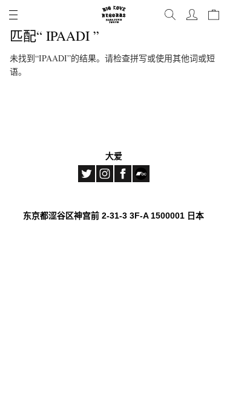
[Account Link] (192, 15)
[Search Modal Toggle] (170, 15)
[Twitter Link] (86, 173)
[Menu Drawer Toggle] (13, 15)
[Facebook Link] (122, 173)
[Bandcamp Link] (141, 173)
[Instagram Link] (104, 173)
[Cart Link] (214, 15)
